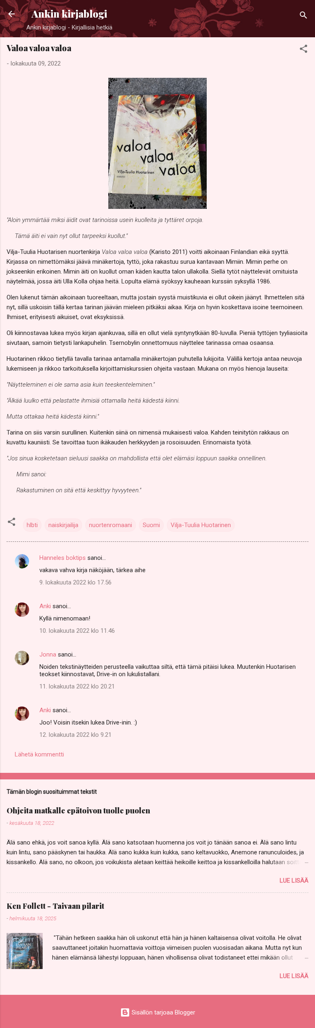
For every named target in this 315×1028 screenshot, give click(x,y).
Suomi (151, 525)
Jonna (47, 654)
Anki (45, 606)
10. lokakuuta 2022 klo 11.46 (77, 630)
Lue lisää (294, 880)
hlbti (32, 525)
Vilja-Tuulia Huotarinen (201, 525)
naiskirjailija (63, 525)
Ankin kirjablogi (69, 13)
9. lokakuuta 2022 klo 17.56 (75, 582)
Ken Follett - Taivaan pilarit (55, 906)
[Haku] (303, 16)
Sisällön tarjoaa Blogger (162, 1012)
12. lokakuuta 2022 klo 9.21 (75, 734)
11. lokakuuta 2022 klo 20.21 (77, 686)
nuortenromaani (110, 525)
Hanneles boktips (62, 558)
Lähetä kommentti (39, 754)
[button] (303, 50)
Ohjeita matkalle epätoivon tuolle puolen (78, 810)
